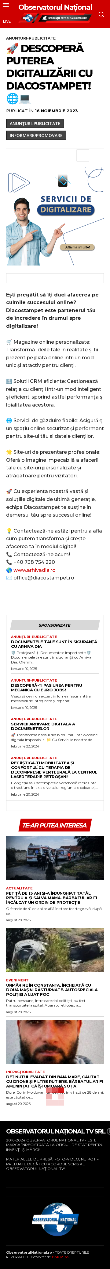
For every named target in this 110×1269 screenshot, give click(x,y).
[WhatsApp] (54, 155)
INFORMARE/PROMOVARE (36, 135)
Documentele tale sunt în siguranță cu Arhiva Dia (54, 644)
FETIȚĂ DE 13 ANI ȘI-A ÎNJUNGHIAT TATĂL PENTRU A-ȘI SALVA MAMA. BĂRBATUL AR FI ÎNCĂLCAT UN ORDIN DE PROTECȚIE (51, 898)
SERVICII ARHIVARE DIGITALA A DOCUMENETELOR (43, 726)
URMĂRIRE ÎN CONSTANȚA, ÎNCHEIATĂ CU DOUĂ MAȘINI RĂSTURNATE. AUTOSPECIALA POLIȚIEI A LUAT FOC (51, 990)
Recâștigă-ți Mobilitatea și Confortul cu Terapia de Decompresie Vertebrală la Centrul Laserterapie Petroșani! (54, 769)
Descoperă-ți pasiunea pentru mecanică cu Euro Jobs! (46, 687)
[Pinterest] (40, 155)
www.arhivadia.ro (34, 570)
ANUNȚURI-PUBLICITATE (31, 38)
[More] (82, 155)
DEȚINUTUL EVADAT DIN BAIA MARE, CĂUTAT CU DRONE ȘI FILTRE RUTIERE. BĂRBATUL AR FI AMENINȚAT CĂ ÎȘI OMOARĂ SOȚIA (54, 1081)
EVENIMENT (17, 980)
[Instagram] (16, 1178)
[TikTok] (26, 1178)
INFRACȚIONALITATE (25, 1072)
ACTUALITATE (19, 888)
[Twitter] (26, 155)
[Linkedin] (68, 155)
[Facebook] (12, 155)
